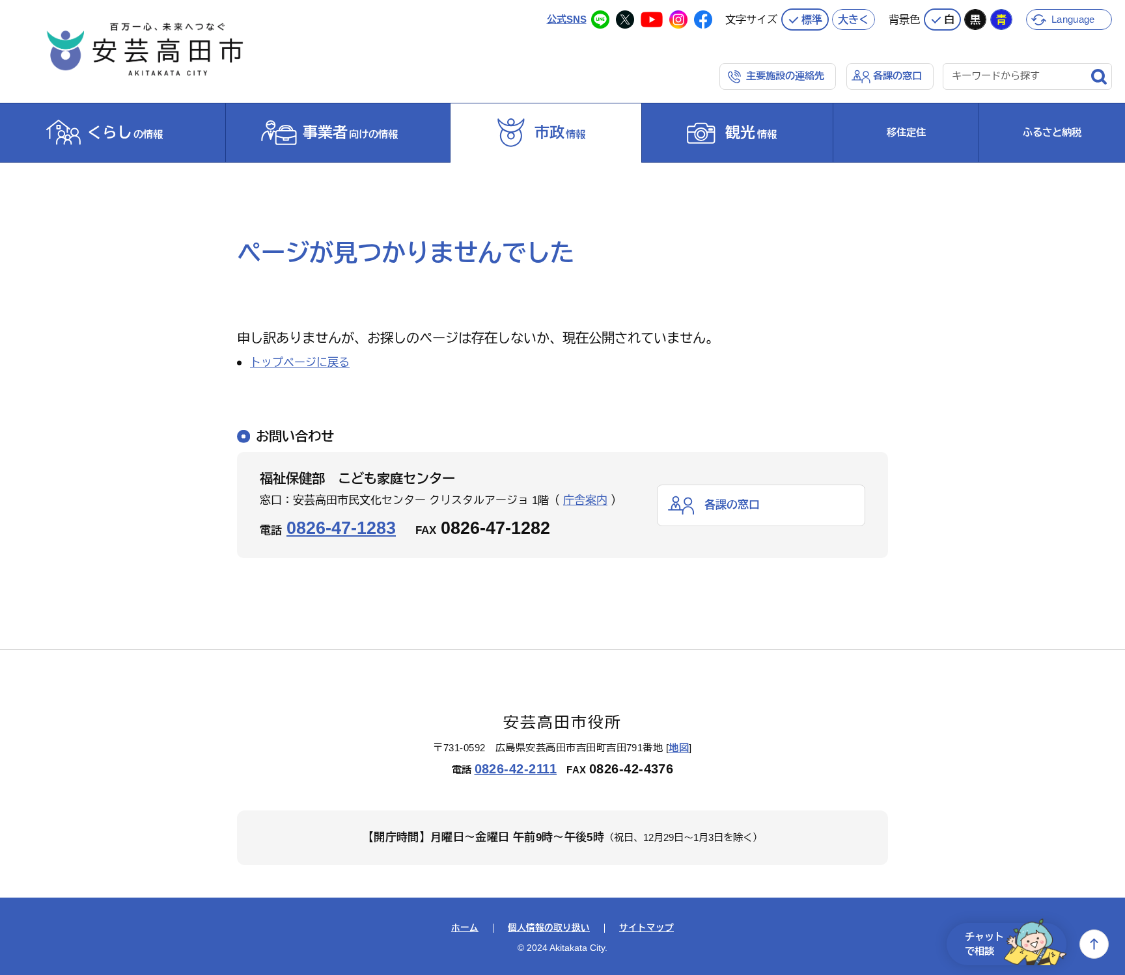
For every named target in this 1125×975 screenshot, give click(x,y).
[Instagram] (678, 19)
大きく (853, 19)
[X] (625, 19)
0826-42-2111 (516, 769)
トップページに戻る (300, 362)
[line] (600, 19)
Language (1072, 19)
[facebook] (703, 19)
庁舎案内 (585, 500)
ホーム (465, 928)
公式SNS (567, 19)
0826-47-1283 (341, 528)
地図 (679, 747)
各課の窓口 (897, 75)
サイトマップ (646, 928)
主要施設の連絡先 (785, 75)
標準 (811, 19)
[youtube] (652, 19)
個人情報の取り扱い (549, 928)
